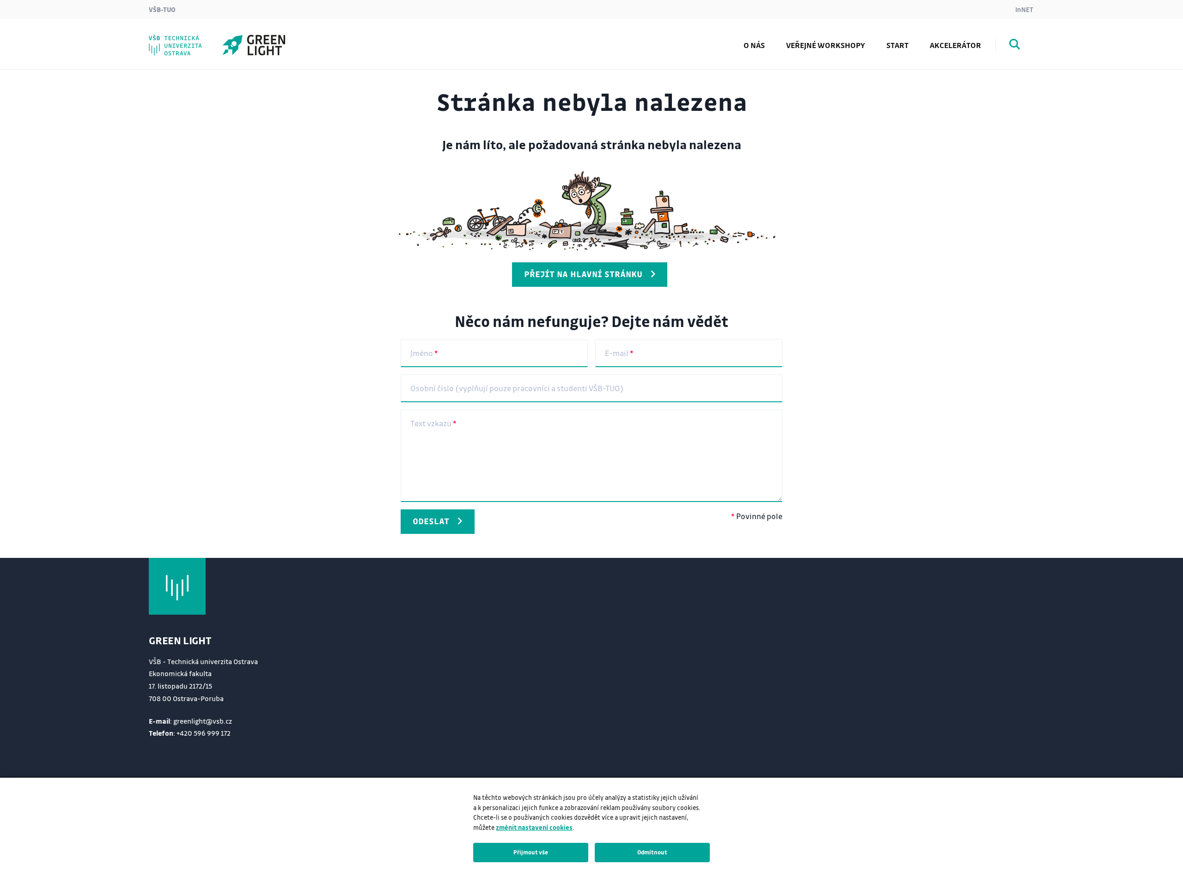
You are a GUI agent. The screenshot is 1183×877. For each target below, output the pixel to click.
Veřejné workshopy (825, 45)
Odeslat (431, 521)
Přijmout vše (530, 852)
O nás (754, 45)
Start (897, 45)
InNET (1024, 9)
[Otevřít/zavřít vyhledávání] (1014, 46)
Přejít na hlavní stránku (583, 274)
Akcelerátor (955, 45)
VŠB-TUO (162, 9)
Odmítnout (652, 852)
